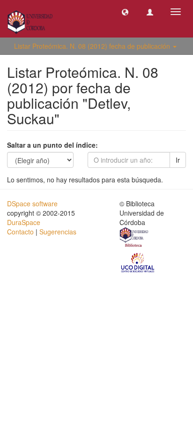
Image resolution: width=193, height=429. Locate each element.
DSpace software (32, 203)
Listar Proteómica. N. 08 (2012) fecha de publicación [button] (93, 46)
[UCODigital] (138, 262)
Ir (178, 160)
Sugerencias (57, 231)
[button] (125, 12)
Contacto (20, 231)
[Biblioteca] (134, 238)
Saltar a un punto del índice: (52, 145)
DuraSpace (23, 222)
